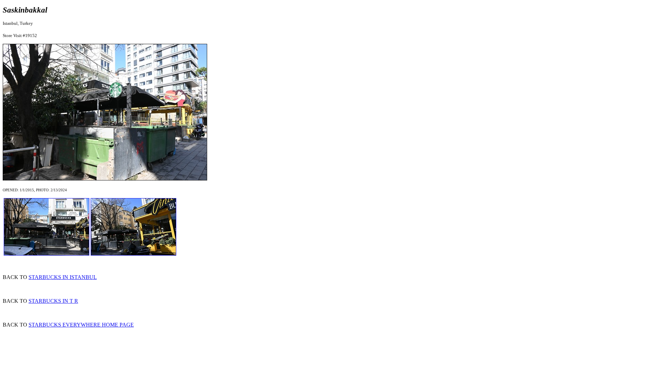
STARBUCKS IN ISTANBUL (63, 277)
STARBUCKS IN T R (53, 301)
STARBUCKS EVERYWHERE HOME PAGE (81, 325)
